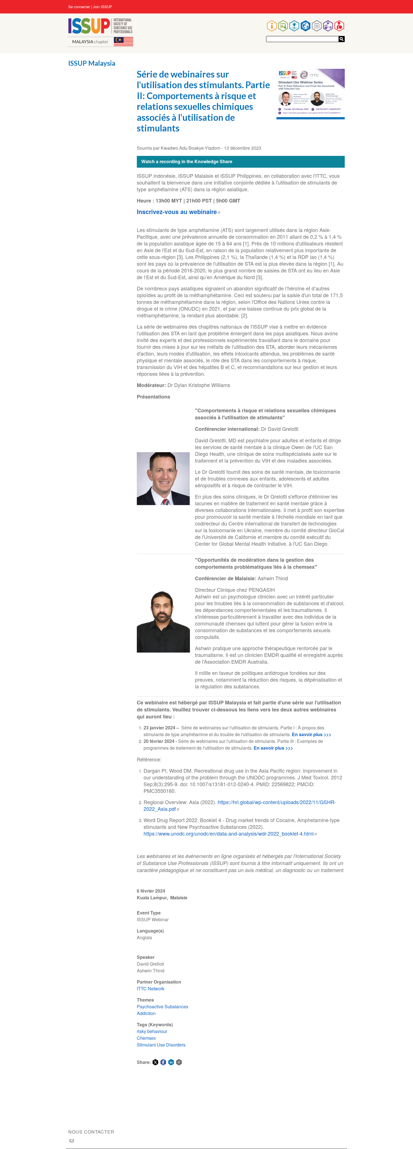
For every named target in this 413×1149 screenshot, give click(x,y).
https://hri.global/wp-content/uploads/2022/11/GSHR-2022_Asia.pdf (240, 805)
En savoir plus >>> (311, 734)
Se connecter (79, 6)
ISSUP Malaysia (91, 63)
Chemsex (146, 1038)
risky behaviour (152, 1031)
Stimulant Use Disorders (161, 1044)
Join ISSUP (102, 6)
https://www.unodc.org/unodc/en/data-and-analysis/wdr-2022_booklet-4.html (229, 833)
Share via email (179, 1062)
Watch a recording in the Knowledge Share (186, 161)
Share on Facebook (163, 1062)
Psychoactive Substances (162, 1006)
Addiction (146, 1013)
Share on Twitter (155, 1062)
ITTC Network (150, 988)
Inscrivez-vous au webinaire (177, 211)
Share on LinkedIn (171, 1062)
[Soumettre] (342, 39)
